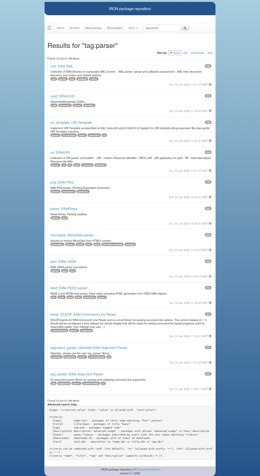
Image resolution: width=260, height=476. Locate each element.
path (76, 165)
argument (86, 330)
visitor (93, 79)
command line (59, 330)
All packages (114, 28)
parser (62, 79)
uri (63, 165)
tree (72, 79)
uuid (54, 105)
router (82, 135)
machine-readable (112, 244)
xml (54, 79)
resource (87, 165)
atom (61, 297)
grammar (83, 191)
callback (82, 79)
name (176, 53)
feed (70, 297)
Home (60, 28)
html (88, 244)
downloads (197, 53)
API (135, 469)
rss (53, 297)
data (97, 244)
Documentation (149, 469)
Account (74, 28)
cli (109, 357)
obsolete (56, 357)
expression (68, 191)
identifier (89, 105)
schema (130, 244)
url (104, 135)
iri (70, 165)
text (64, 218)
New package (93, 28)
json (64, 271)
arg (53, 383)
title (185, 53)
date (210, 53)
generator (65, 105)
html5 (80, 244)
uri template (68, 135)
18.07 (132, 28)
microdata (57, 244)
